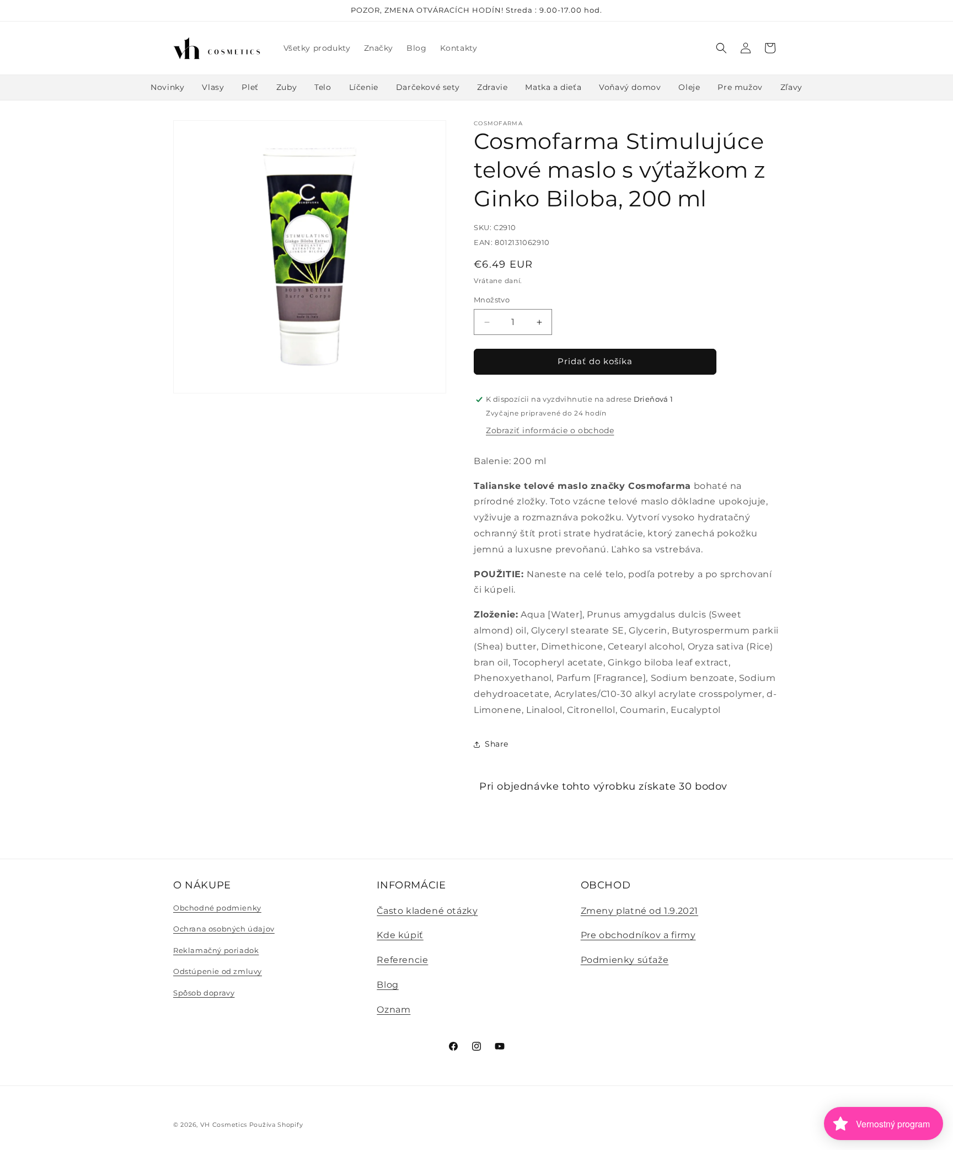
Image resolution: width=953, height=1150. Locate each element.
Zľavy (791, 87)
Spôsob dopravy (203, 992)
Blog (387, 984)
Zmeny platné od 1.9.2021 (639, 911)
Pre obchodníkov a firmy (638, 935)
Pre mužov (740, 87)
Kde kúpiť (400, 935)
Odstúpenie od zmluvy (217, 971)
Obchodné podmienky (217, 907)
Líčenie (363, 87)
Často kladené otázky (427, 911)
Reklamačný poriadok (216, 950)
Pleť (250, 87)
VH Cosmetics (223, 1124)
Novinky (167, 87)
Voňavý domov (630, 87)
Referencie (402, 960)
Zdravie (492, 87)
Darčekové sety (427, 87)
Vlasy (213, 87)
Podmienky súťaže (625, 960)
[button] (721, 48)
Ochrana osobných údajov (224, 928)
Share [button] (496, 744)
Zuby (286, 87)
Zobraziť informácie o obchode (550, 430)
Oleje (689, 87)
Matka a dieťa (553, 87)
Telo (322, 87)
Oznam (393, 1009)
